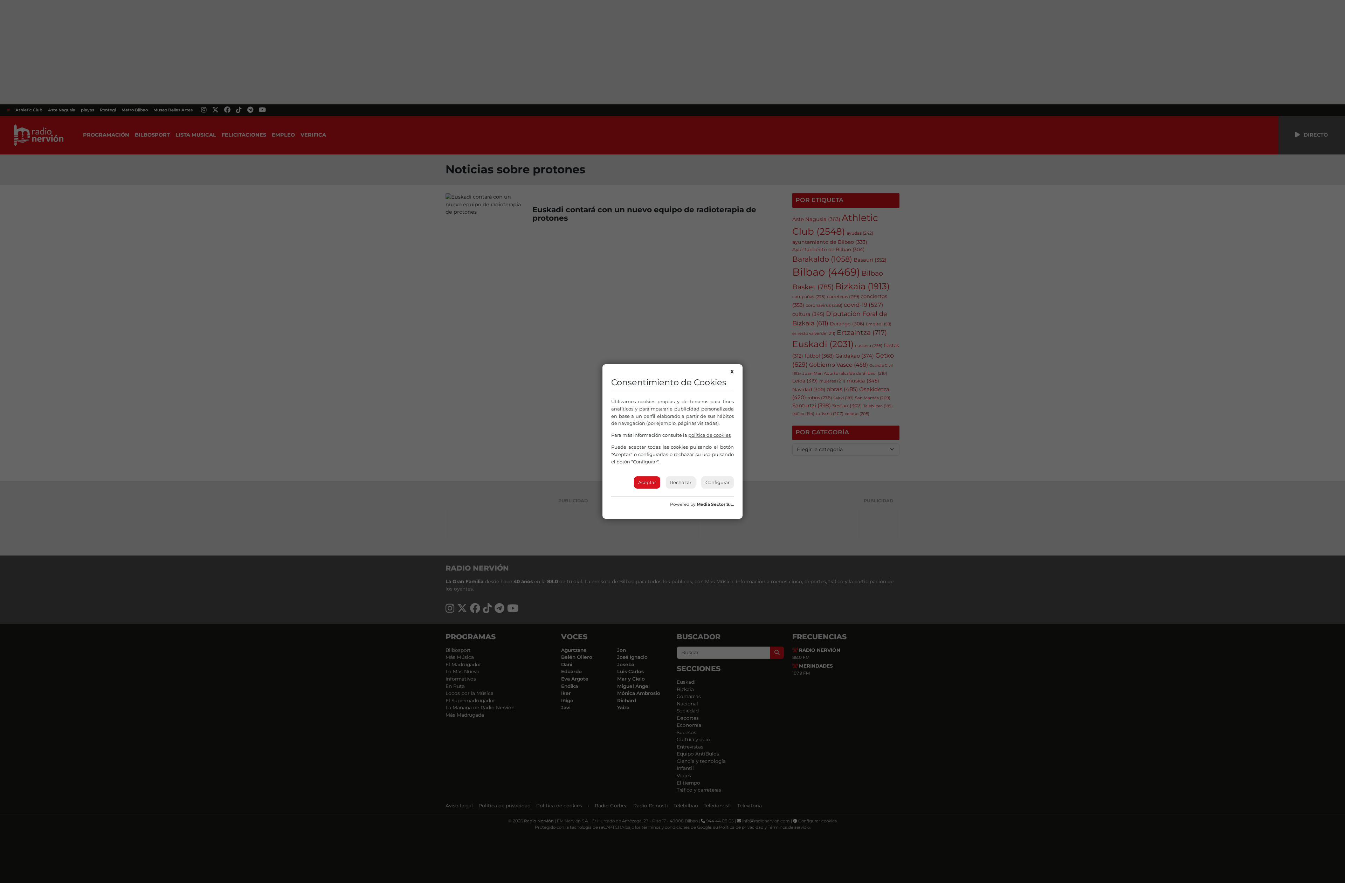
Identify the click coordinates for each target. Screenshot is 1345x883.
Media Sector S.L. (715, 504)
